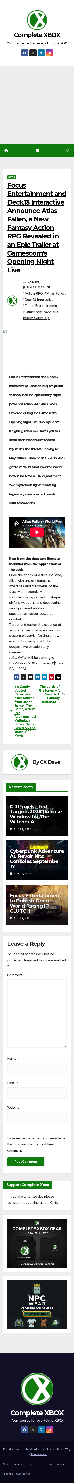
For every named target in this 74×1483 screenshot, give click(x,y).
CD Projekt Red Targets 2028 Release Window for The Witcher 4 (36, 814)
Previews (48, 1464)
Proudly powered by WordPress (24, 1449)
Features (33, 1464)
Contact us (23, 1473)
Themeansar (39, 1454)
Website (13, 1107)
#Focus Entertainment (40, 306)
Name (13, 1058)
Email (12, 1083)
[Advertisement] (37, 105)
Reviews (19, 1464)
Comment (16, 975)
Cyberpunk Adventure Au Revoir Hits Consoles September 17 (37, 859)
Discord (8, 1473)
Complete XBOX (37, 35)
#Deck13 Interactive (38, 300)
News (11, 177)
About (61, 1464)
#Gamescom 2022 (37, 312)
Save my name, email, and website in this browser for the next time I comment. (36, 1144)
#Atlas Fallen (55, 293)
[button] (68, 150)
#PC (56, 312)
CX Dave (33, 282)
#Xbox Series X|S (36, 318)
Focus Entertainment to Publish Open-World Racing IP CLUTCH (35, 903)
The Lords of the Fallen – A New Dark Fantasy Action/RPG (49, 694)
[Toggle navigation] (37, 150)
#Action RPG (33, 293)
